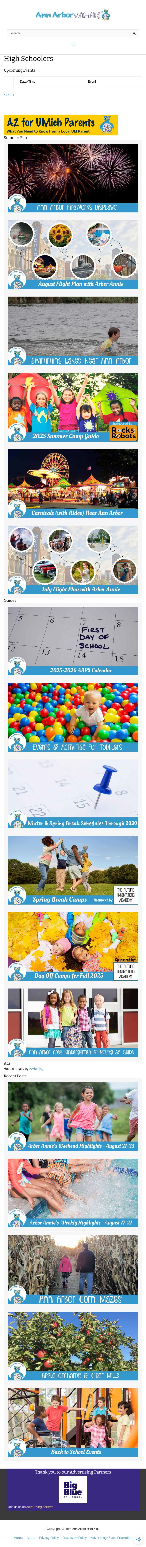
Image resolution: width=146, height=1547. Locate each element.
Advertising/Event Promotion (111, 1538)
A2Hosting (36, 1069)
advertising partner (39, 1507)
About (31, 1538)
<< (5, 94)
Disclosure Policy (75, 1538)
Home (18, 1538)
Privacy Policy (49, 1538)
